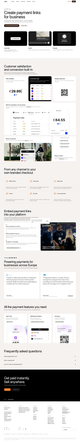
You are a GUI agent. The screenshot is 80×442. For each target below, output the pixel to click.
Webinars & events (51, 423)
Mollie (5, 399)
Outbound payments (7, 419)
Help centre (64, 407)
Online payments (7, 407)
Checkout (6, 409)
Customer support (65, 409)
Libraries (49, 412)
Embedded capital (22, 412)
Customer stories (51, 420)
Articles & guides (51, 417)
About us (63, 417)
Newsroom (64, 423)
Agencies (35, 417)
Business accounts (7, 416)
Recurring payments (7, 413)
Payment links (6, 410)
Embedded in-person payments (24, 409)
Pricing (63, 419)
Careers (63, 420)
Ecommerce (35, 407)
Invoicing (5, 414)
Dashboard (29, 106)
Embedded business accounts (24, 410)
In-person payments (7, 412)
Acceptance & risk (7, 420)
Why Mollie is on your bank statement (66, 412)
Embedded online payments (24, 407)
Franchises (35, 409)
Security (63, 421)
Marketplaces (35, 410)
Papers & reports (51, 422)
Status (49, 413)
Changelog (50, 407)
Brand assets (50, 419)
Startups (34, 419)
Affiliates (35, 416)
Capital (5, 417)
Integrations (50, 410)
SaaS (34, 412)
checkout (26, 140)
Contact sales (64, 410)
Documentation (50, 409)
